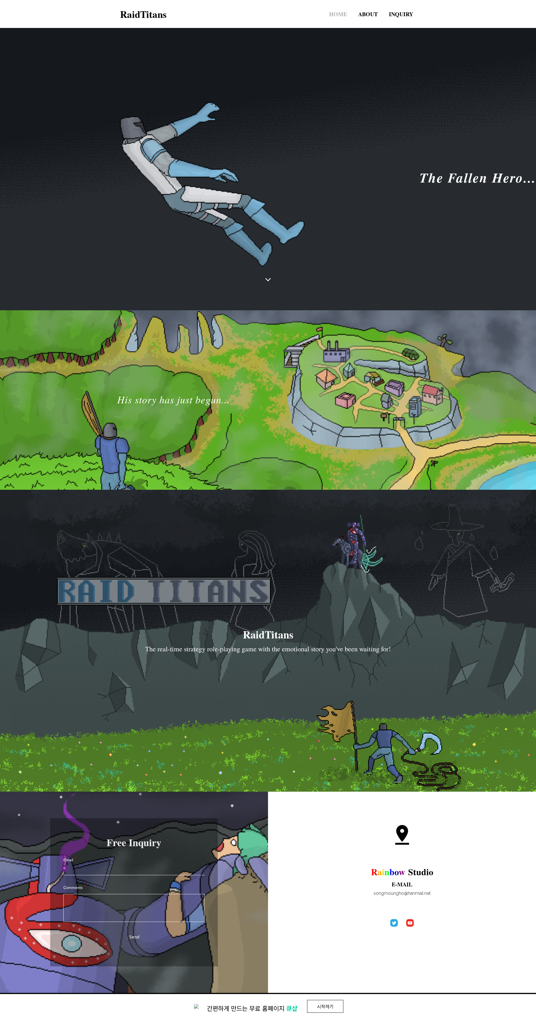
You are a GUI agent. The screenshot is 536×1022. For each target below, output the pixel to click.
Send (134, 937)
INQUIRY (401, 14)
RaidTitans (143, 14)
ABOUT (368, 14)
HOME (338, 14)
